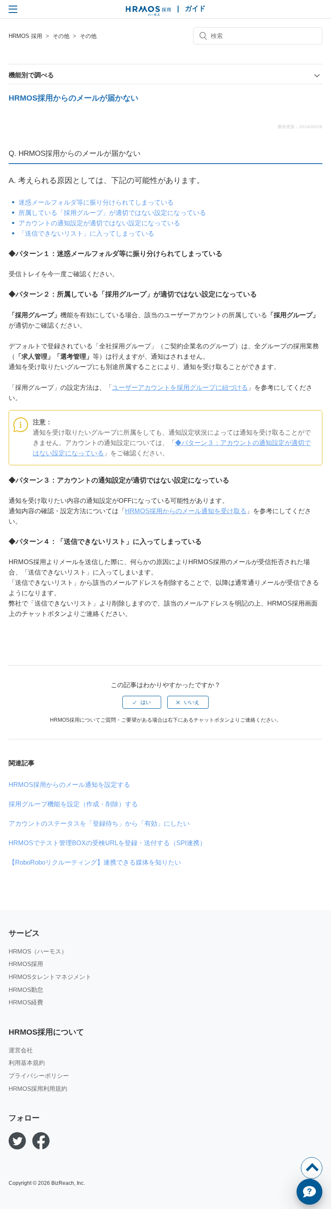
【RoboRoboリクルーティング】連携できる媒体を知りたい (95, 862)
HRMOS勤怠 (26, 989)
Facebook (41, 1140)
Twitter (17, 1140)
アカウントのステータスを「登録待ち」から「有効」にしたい (99, 823)
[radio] (141, 702)
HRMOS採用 (26, 963)
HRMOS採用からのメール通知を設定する (69, 784)
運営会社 (21, 1050)
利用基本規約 (27, 1062)
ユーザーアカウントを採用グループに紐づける (180, 387)
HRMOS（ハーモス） (38, 951)
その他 (61, 36)
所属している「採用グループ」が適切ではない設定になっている (112, 212)
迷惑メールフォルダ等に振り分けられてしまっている (96, 202)
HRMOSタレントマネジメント (50, 976)
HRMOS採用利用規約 (38, 1088)
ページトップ (311, 1168)
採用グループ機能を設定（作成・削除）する (73, 804)
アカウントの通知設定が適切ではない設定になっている (99, 223)
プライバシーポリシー (39, 1075)
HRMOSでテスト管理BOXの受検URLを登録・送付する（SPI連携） (107, 842)
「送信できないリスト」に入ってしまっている (86, 233)
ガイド (195, 8)
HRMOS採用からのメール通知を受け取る (186, 511)
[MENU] (13, 9)
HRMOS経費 (26, 1002)
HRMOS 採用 (148, 11)
